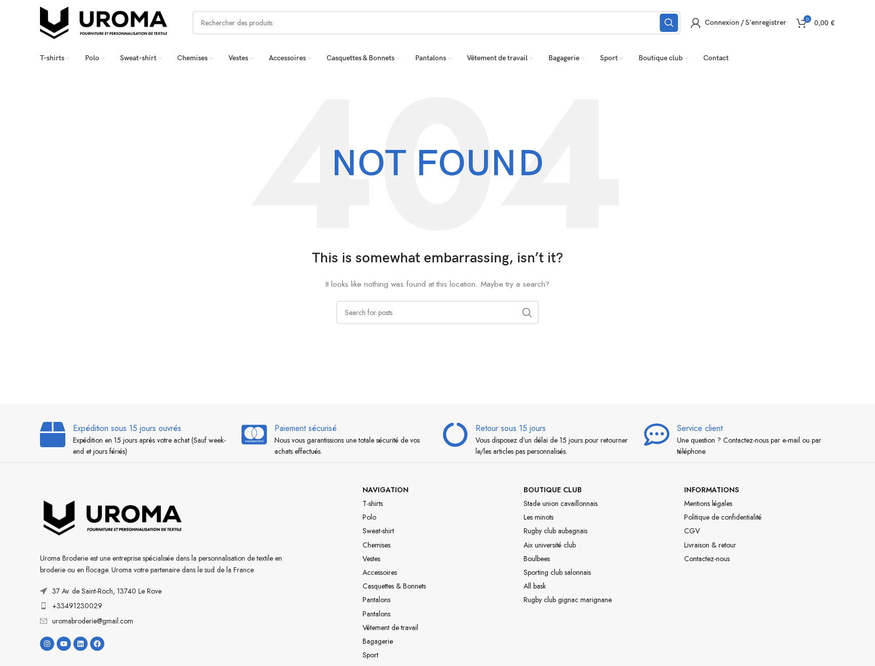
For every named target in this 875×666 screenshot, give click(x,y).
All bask (535, 586)
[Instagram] (47, 644)
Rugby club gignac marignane (568, 600)
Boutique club (553, 490)
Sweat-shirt (378, 531)
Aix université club (550, 545)
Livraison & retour (710, 545)
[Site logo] (103, 22)
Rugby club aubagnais (555, 531)
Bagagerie (378, 641)
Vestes (371, 559)
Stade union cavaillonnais (561, 503)
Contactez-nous (707, 559)
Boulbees (537, 559)
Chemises (376, 545)
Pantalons (376, 600)
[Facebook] (97, 644)
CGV (692, 531)
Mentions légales (708, 503)
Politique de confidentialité (723, 517)
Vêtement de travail (390, 627)
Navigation (386, 490)
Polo (369, 517)
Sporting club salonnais (557, 572)
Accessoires (380, 572)
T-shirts (373, 503)
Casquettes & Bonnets (394, 586)
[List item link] (172, 605)
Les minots (538, 517)
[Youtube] (64, 644)
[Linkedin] (80, 644)
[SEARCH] (669, 23)
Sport (370, 655)
